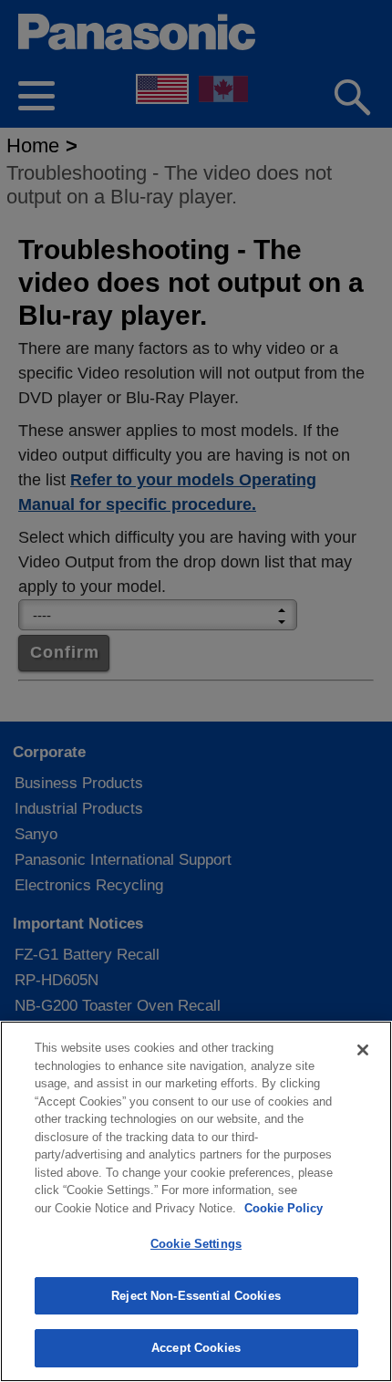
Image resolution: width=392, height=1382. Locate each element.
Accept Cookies (196, 1348)
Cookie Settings (196, 1244)
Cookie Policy (283, 1208)
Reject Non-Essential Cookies (196, 1296)
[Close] (363, 1050)
